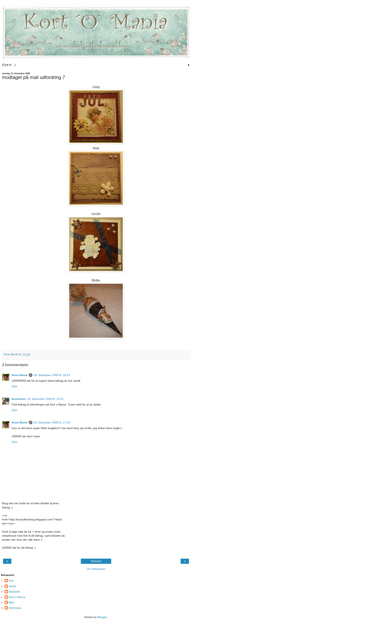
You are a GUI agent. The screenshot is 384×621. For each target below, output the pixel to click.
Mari (11, 602)
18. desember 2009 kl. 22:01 (45, 398)
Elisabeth (14, 591)
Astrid (12, 586)
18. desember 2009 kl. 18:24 (52, 375)
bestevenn (19, 398)
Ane (11, 580)
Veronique (15, 607)
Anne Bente (20, 375)
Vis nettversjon (96, 568)
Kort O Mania (17, 597)
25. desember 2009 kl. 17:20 (52, 422)
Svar (14, 386)
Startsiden (96, 561)
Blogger (102, 617)
